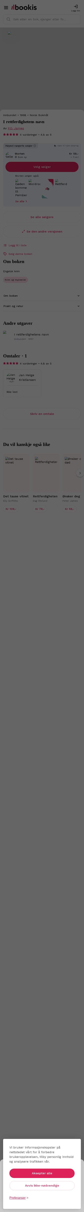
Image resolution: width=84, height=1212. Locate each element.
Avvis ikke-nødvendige (42, 1185)
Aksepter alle (42, 1173)
